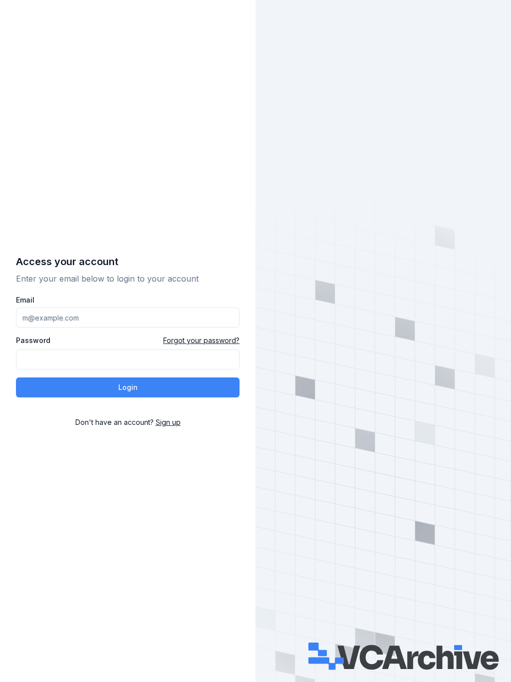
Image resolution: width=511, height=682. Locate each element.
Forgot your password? (201, 340)
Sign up (168, 422)
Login (128, 387)
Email (25, 300)
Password (33, 340)
